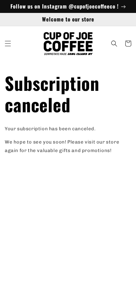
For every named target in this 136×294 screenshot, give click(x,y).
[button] (8, 43)
